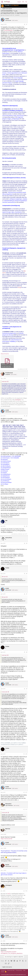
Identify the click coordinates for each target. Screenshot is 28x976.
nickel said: (4, 381)
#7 (26, 594)
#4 (26, 526)
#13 (26, 834)
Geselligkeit (18, 399)
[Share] (24, 24)
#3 (26, 416)
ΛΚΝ (3, 449)
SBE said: (4, 576)
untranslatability (8, 30)
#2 (26, 378)
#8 (26, 652)
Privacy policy (19, 970)
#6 (26, 573)
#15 (26, 870)
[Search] (26, 1)
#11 (26, 792)
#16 (26, 891)
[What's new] (23, 1)
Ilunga (19, 287)
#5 (26, 543)
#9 (26, 688)
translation (17, 15)
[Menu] (2, 1)
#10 (26, 754)
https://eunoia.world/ (6, 838)
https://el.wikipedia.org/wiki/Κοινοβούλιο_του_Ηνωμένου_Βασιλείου (11, 952)
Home (2, 971)
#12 (26, 809)
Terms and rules (11, 970)
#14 (26, 848)
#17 (26, 941)
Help (24, 970)
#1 (26, 24)
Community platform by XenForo (13, 974)
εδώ (20, 43)
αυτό (8, 893)
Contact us (3, 970)
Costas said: (4, 692)
